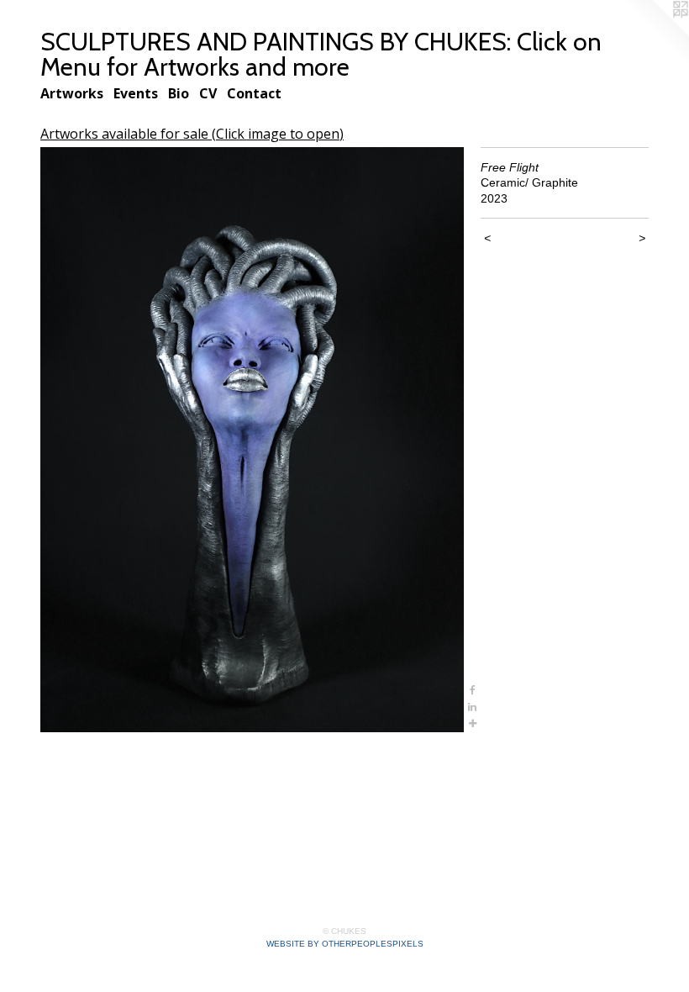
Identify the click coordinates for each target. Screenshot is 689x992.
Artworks (71, 93)
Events (135, 93)
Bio (178, 93)
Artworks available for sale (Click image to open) (192, 133)
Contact (254, 93)
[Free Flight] (252, 439)
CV (208, 93)
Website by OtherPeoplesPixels (344, 943)
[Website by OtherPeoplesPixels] (655, 33)
